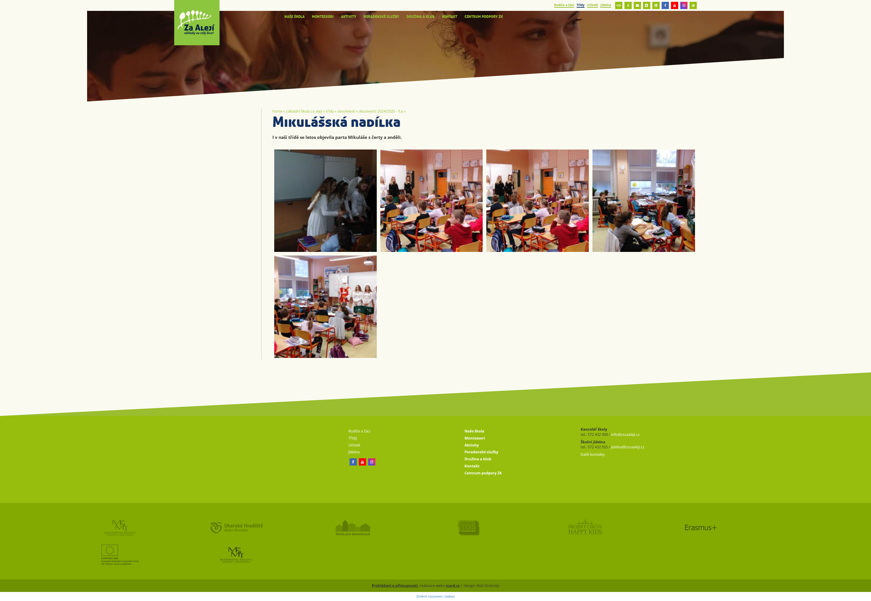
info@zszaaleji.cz (625, 434)
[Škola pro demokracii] (377, 527)
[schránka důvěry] (618, 5)
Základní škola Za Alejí (304, 111)
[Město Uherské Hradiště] (261, 527)
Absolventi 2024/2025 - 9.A (381, 111)
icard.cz (453, 585)
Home (277, 111)
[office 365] (637, 5)
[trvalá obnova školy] (493, 527)
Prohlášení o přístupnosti (395, 585)
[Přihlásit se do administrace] (866, 596)
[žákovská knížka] (646, 5)
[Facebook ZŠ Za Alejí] (665, 5)
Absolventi (346, 111)
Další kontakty (593, 454)
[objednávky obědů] (656, 5)
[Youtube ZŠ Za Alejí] (674, 5)
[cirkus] (609, 527)
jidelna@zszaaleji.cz (627, 446)
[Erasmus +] (693, 5)
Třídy (330, 111)
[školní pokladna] (628, 5)
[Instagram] (684, 5)
